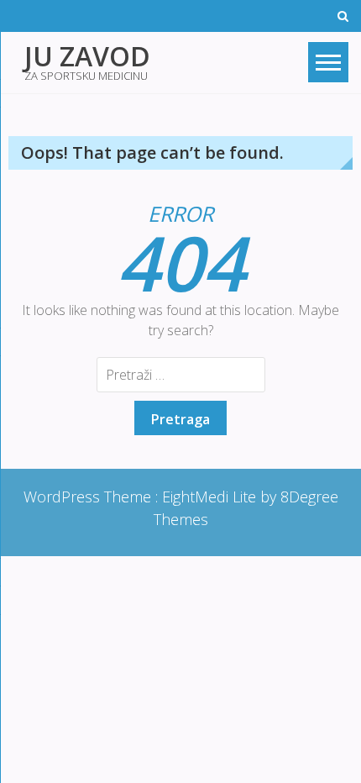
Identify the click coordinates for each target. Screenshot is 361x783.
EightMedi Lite (211, 496)
